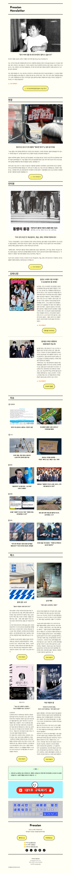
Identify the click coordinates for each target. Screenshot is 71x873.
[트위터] (31, 850)
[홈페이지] (44, 850)
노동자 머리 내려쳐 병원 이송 (21, 457)
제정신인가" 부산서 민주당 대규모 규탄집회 (22, 546)
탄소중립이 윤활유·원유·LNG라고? (49, 427)
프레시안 (32, 847)
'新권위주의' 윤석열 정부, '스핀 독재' (22, 486)
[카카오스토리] (40, 850)
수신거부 (32, 864)
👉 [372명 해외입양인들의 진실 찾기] (35, 88)
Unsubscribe (38, 864)
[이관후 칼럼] (49, 386)
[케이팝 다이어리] (49, 331)
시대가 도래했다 (22, 488)
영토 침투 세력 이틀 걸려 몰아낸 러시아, (49, 513)
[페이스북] (27, 850)
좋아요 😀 (22, 838)
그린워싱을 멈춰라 (49, 429)
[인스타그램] (35, 850)
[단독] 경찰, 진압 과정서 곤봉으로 (22, 455)
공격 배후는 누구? (49, 515)
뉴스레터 (30, 844)
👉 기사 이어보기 (35, 177)
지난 (31, 842)
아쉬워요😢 (49, 838)
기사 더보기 (21, 657)
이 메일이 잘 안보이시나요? (14, 867)
